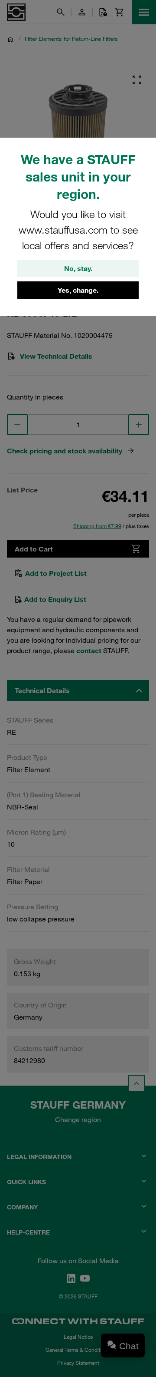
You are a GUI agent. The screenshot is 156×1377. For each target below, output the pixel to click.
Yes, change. (78, 290)
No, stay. (78, 268)
